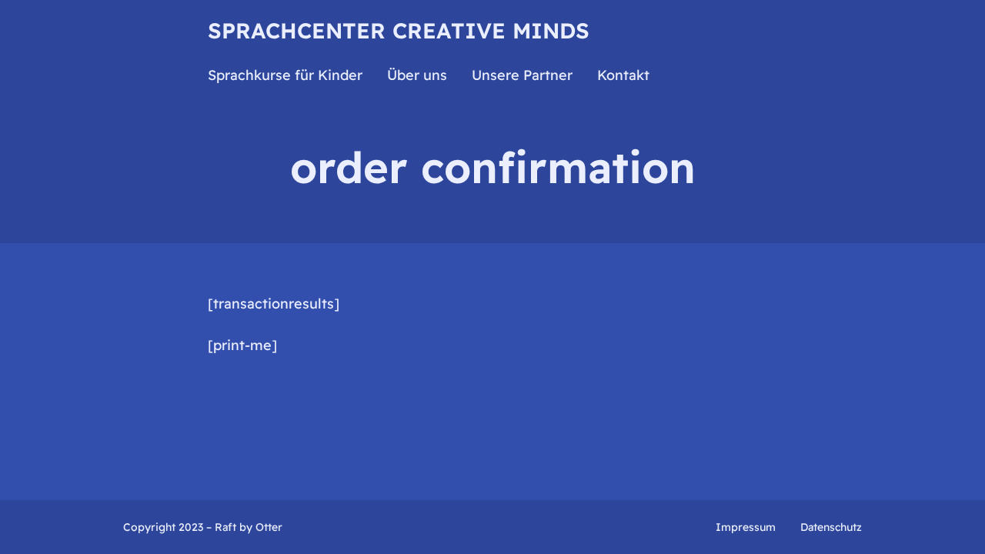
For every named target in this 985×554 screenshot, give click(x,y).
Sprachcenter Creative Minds (398, 30)
